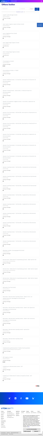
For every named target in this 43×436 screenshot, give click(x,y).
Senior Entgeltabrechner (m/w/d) (10, 33)
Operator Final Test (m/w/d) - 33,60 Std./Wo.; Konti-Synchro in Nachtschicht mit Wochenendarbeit (20, 113)
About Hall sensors (9, 412)
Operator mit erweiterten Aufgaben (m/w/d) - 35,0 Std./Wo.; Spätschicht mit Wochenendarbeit (19, 102)
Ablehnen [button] (36, 431)
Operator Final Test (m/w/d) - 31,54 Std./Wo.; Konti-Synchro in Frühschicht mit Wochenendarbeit (19, 146)
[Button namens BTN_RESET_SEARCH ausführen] (38, 9)
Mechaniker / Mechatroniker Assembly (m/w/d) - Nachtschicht (16, 329)
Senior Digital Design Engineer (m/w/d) (11, 42)
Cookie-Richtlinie (3, 432)
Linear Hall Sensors (2, 414)
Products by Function (2, 424)
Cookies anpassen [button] (27, 431)
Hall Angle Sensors (2, 416)
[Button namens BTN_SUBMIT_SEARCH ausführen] (36, 9)
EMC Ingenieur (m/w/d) (8, 357)
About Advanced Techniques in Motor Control (11, 415)
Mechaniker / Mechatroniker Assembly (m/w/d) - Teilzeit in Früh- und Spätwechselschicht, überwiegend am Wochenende (17, 297)
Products (2, 411)
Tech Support (23, 411)
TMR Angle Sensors (2, 418)
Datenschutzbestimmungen (14, 432)
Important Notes (3, 427)
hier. (29, 426)
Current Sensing (3, 420)
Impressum (8, 432)
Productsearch (3, 425)
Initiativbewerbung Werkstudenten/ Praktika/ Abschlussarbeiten (16, 348)
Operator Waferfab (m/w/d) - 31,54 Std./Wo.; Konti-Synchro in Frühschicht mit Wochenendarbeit (19, 80)
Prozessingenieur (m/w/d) (8, 61)
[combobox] (31, 9)
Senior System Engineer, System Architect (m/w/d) (13, 24)
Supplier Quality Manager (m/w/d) (10, 15)
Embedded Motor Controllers (3, 422)
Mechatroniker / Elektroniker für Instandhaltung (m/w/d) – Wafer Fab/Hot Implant (20, 268)
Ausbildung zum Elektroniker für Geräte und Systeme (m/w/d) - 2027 (17, 375)
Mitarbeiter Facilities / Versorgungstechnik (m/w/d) (13, 250)
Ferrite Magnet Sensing (10, 417)
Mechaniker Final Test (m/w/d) (9, 287)
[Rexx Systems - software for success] (37, 386)
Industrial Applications (17, 415)
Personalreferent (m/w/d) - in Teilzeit (10, 70)
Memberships (28, 412)
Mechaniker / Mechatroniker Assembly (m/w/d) (13, 338)
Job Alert (40, 25)
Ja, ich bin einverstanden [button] (32, 429)
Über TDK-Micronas (33, 412)
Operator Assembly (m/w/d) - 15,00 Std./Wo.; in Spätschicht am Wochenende (19, 195)
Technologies (9, 411)
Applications (18, 411)
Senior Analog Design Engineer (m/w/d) (11, 51)
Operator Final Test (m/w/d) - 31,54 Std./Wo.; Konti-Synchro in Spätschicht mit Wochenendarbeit (19, 135)
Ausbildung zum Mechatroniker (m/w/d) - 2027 (13, 366)
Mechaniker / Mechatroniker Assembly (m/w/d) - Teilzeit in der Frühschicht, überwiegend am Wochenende (19, 319)
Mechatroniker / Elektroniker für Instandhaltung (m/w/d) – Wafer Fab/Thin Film (19, 259)
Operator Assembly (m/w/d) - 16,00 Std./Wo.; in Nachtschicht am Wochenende (19, 167)
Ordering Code (22, 413)
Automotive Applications (17, 413)
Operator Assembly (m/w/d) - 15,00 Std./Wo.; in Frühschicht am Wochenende (19, 222)
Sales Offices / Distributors (39, 413)
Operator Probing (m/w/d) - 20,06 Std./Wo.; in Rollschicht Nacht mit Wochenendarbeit (17, 91)
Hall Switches (3, 412)
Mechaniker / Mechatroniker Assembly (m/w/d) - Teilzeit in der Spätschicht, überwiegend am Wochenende (19, 308)
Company (27, 411)
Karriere (32, 411)
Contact (38, 411)
